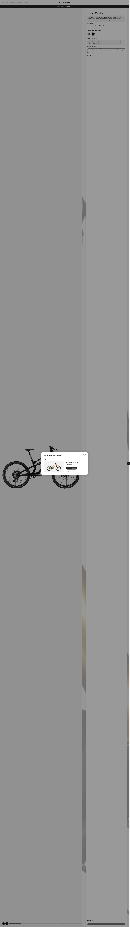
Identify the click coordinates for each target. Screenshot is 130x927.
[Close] (84, 455)
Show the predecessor (70, 471)
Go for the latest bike (71, 468)
